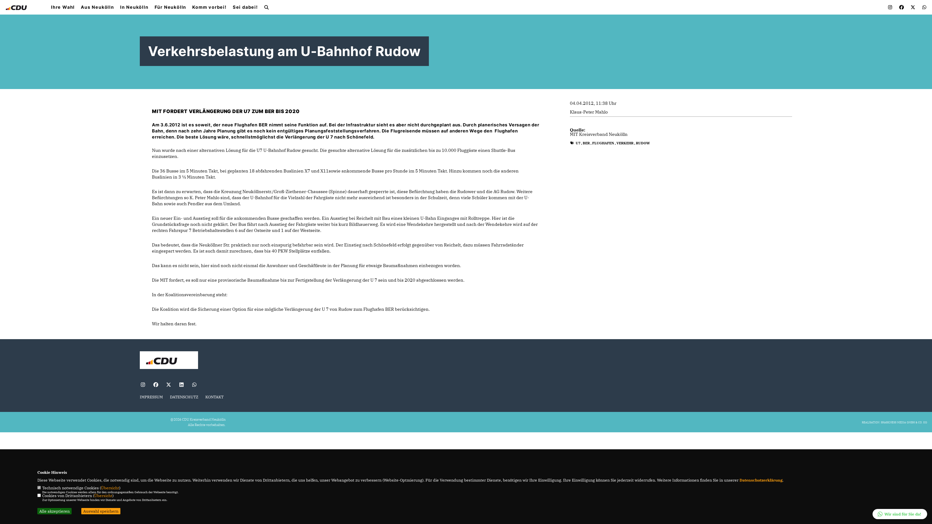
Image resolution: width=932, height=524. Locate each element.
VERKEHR (624, 143)
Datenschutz (184, 396)
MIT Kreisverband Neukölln (599, 134)
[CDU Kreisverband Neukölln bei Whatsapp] (194, 385)
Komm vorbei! (209, 7)
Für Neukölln (170, 7)
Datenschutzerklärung (761, 480)
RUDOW (643, 143)
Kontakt (214, 396)
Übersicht (110, 487)
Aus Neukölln (97, 7)
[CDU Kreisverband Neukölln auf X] (169, 385)
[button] (900, 514)
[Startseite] (169, 360)
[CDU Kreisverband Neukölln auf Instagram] (143, 385)
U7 (578, 143)
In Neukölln (134, 7)
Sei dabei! (245, 7)
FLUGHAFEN (603, 143)
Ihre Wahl (63, 7)
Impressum (151, 396)
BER (586, 143)
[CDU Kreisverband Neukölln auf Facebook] (156, 385)
